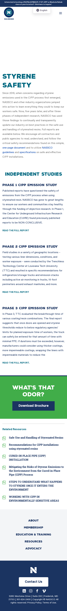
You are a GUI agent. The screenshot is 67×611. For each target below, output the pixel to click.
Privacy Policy (34, 603)
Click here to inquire (43, 4)
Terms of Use (49, 603)
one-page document (14, 148)
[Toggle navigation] (61, 13)
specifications (28, 152)
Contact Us (33, 582)
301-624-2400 (23, 599)
